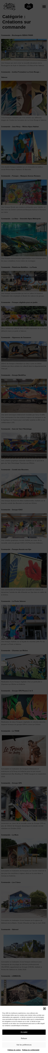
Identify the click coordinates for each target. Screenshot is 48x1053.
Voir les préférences (24, 1045)
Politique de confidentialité (30, 1050)
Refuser (24, 1038)
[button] (44, 1008)
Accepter (24, 1032)
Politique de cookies (14, 1050)
